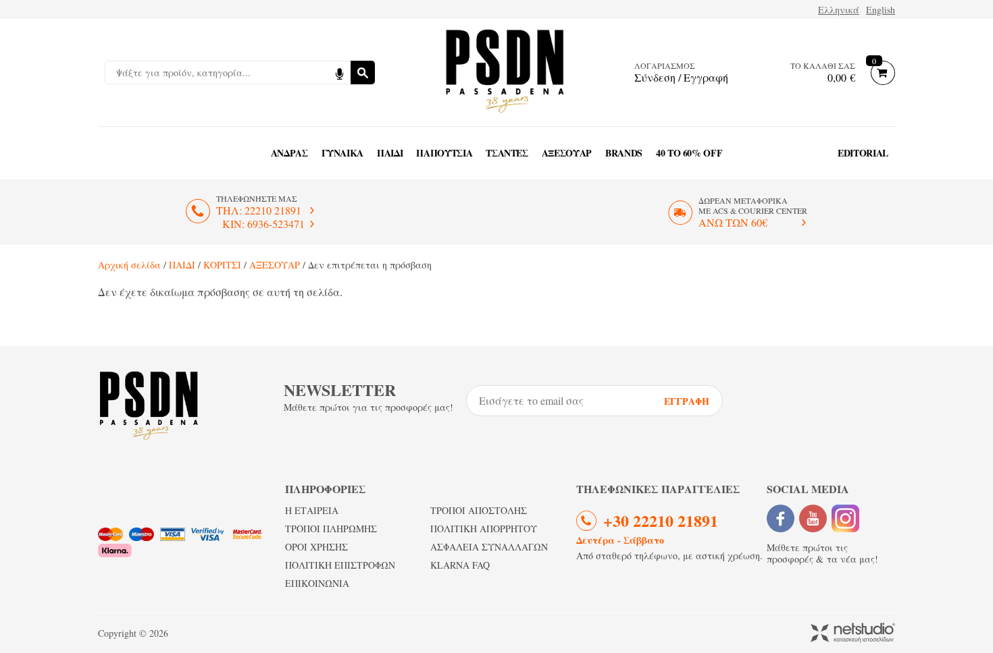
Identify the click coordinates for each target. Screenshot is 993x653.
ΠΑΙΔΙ (390, 153)
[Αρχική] (504, 72)
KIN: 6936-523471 (263, 224)
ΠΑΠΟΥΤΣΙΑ (444, 153)
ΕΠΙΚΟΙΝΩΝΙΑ (317, 583)
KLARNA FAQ (460, 565)
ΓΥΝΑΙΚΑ (343, 153)
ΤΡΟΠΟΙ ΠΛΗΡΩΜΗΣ (331, 528)
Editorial (863, 153)
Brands (623, 153)
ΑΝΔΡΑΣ (289, 153)
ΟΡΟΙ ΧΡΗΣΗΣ (316, 546)
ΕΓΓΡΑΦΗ (686, 401)
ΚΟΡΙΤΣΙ (222, 264)
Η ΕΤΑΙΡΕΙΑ (311, 510)
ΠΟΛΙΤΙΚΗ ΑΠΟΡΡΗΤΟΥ (483, 528)
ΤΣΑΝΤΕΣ (507, 153)
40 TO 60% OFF (689, 153)
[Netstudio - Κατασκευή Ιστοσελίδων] (853, 634)
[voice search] (339, 72)
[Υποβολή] (363, 72)
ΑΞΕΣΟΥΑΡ (567, 153)
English (880, 9)
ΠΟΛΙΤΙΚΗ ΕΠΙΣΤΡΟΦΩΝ (340, 565)
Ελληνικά (838, 9)
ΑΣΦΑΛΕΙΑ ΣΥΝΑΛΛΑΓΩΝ (489, 546)
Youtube (813, 518)
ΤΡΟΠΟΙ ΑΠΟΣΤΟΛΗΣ (478, 510)
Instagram (845, 518)
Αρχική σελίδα (129, 264)
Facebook (780, 518)
